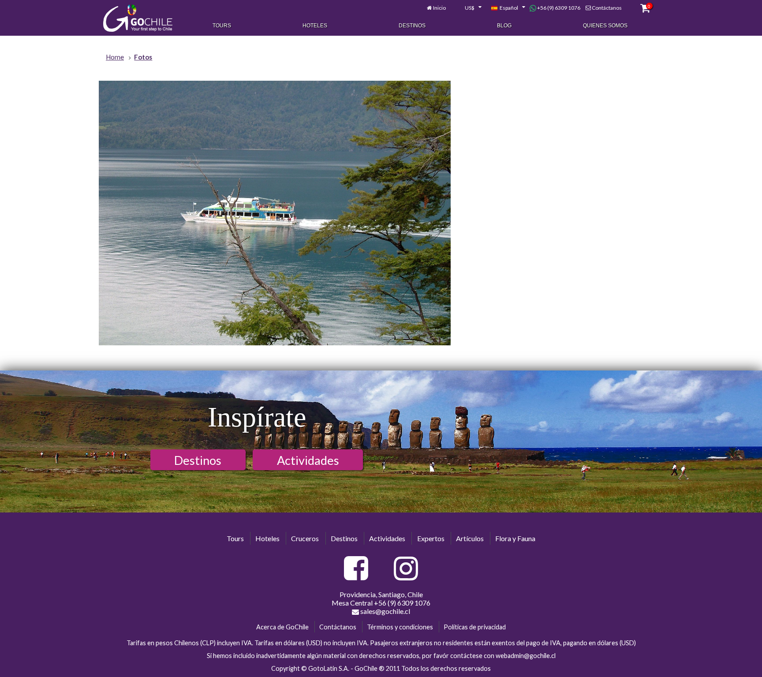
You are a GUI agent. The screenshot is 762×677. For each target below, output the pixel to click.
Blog (504, 25)
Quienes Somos (605, 25)
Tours (222, 25)
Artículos (470, 538)
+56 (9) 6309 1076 (558, 7)
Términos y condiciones (400, 627)
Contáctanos (607, 7)
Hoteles (315, 25)
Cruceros (305, 538)
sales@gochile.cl (384, 611)
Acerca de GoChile (282, 627)
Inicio (439, 7)
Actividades (308, 460)
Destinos (412, 25)
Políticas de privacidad (475, 627)
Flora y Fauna (515, 538)
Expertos (430, 538)
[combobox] (468, 8)
